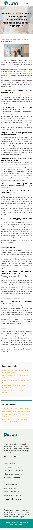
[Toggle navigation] (27, 3)
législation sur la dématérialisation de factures (17, 95)
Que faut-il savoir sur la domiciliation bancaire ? (16, 408)
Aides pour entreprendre (8, 37)
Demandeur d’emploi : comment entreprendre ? (16, 411)
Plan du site (16, 529)
